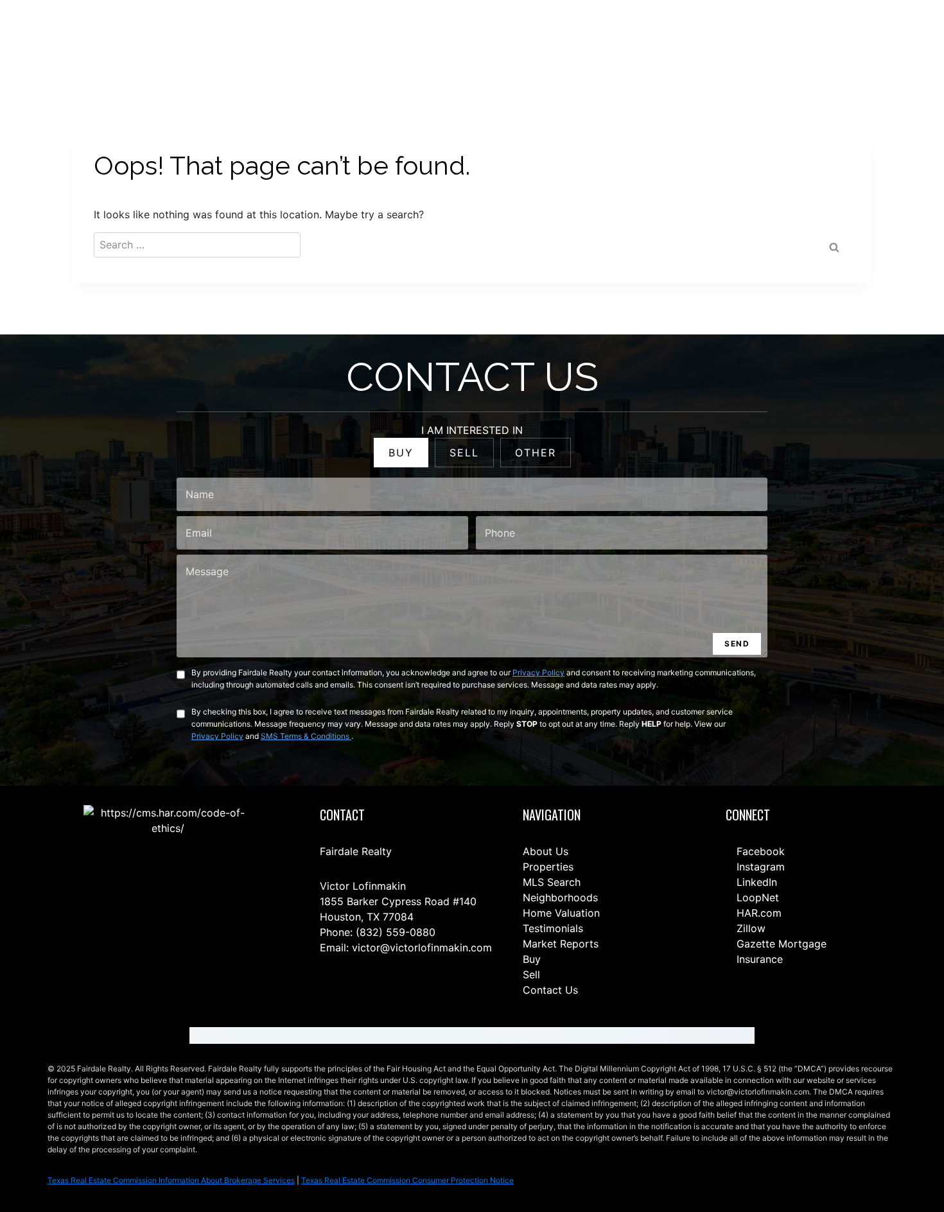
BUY (401, 452)
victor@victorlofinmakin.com (422, 947)
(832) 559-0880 (395, 932)
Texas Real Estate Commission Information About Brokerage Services (171, 1180)
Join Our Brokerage (759, 39)
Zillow (749, 928)
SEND (736, 643)
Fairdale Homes (668, 39)
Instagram (759, 866)
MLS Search (552, 882)
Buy (532, 959)
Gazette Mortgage (779, 943)
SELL (464, 452)
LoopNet (756, 897)
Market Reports (561, 943)
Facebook (759, 851)
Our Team (597, 39)
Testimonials (553, 928)
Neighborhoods (560, 897)
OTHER (535, 452)
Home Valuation (561, 912)
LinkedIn (755, 882)
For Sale (479, 39)
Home (432, 39)
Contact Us (378, 39)
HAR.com (757, 912)
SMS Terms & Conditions (306, 736)
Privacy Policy (538, 672)
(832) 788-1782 (872, 39)
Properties (548, 866)
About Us (545, 851)
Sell (531, 974)
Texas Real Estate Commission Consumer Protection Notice (407, 1180)
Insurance (758, 959)
